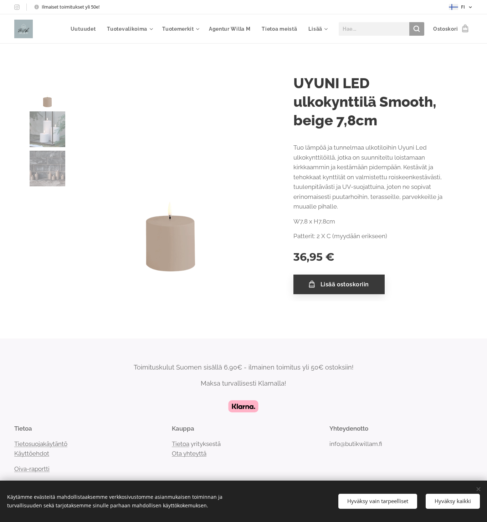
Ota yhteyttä (189, 453)
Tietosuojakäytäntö (40, 443)
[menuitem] (85, 29)
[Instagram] (16, 7)
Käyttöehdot (31, 453)
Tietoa (180, 443)
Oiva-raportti (32, 468)
